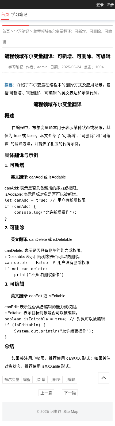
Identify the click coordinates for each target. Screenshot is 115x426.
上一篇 (46, 393)
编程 (26, 379)
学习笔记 (19, 14)
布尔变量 (11, 379)
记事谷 (56, 411)
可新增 (39, 379)
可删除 (54, 379)
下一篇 (70, 393)
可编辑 (69, 379)
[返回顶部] (103, 378)
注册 (110, 4)
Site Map (70, 411)
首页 (5, 14)
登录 (100, 4)
